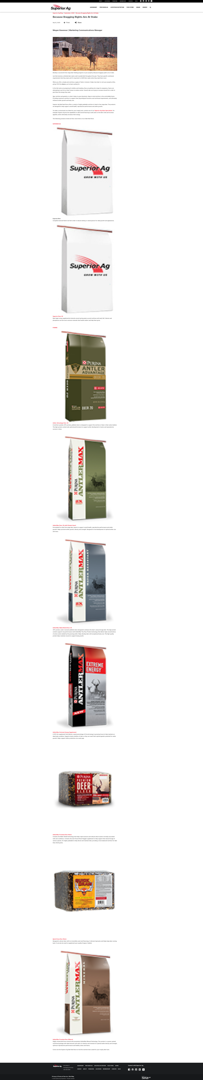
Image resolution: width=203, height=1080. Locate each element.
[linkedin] (145, 1)
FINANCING (91, 1069)
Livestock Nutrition (117, 7)
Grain (138, 7)
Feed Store (130, 7)
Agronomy (93, 7)
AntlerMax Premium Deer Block (62, 834)
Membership (123, 1)
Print (68, 22)
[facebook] (140, 1)
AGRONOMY (80, 1065)
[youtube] (148, 1)
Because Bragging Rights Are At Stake (87, 13)
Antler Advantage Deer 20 (60, 423)
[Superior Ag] (61, 7)
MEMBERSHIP (106, 1069)
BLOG (119, 1069)
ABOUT (85, 1069)
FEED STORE (110, 1065)
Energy (145, 7)
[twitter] (150, 1)
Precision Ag (104, 7)
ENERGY (79, 1069)
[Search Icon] (150, 7)
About (100, 1)
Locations (107, 1)
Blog (136, 1)
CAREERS (114, 1069)
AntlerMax (56, 1039)
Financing (114, 1)
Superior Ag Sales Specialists (103, 110)
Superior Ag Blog (58, 13)
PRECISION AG (89, 1065)
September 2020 (69, 13)
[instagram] (142, 1)
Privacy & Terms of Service (60, 1076)
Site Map (71, 1076)
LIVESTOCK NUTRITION (100, 1065)
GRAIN (116, 1065)
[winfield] (146, 1077)
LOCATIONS (98, 1069)
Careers (130, 1)
